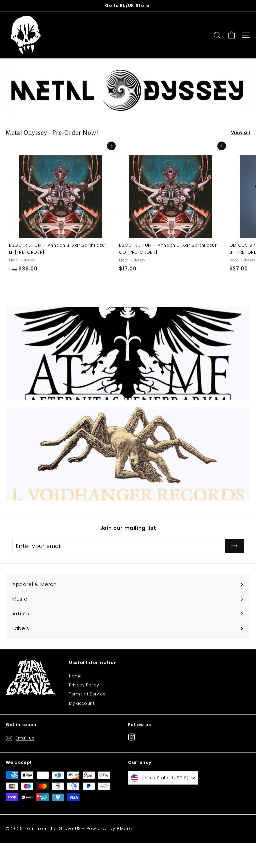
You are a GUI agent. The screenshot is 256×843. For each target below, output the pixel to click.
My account (82, 703)
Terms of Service (87, 694)
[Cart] (231, 35)
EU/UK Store (134, 5)
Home (75, 676)
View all (240, 132)
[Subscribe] (234, 546)
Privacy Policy (84, 685)
